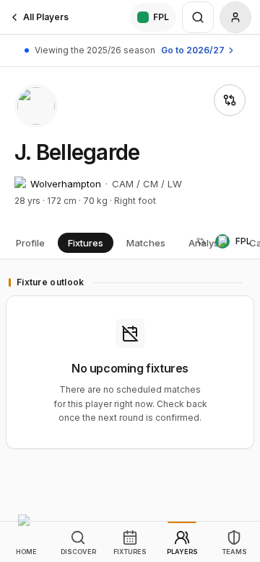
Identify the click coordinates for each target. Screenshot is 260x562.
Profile (30, 243)
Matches (145, 243)
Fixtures (85, 243)
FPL (161, 17)
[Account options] (235, 17)
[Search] (198, 17)
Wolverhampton (65, 183)
